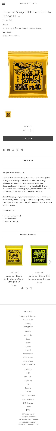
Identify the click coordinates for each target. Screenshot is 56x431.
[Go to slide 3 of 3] (31, 288)
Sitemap (28, 323)
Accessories (28, 354)
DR (28, 384)
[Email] (8, 150)
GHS (28, 373)
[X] (17, 150)
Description (28, 160)
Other (28, 343)
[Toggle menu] (3, 3)
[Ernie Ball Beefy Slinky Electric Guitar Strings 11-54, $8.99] (14, 255)
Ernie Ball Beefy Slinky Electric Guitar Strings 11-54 (14, 279)
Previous (3, 262)
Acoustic (28, 335)
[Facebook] (4, 150)
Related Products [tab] (28, 234)
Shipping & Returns (28, 316)
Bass (28, 339)
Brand (28, 350)
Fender (28, 388)
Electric (28, 331)
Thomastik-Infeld (28, 395)
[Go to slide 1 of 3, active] (22, 288)
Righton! (28, 380)
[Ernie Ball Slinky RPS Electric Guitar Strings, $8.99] (39, 255)
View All (28, 407)
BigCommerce (32, 422)
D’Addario (28, 369)
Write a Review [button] (35, 28)
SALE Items (28, 357)
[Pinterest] (21, 150)
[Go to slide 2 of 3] (27, 288)
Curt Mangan (28, 399)
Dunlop (28, 392)
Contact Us (28, 320)
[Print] (13, 150)
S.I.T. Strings (28, 403)
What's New (28, 361)
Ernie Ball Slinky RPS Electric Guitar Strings (39, 277)
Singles (28, 346)
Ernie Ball (28, 377)
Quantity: (28, 126)
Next (50, 262)
